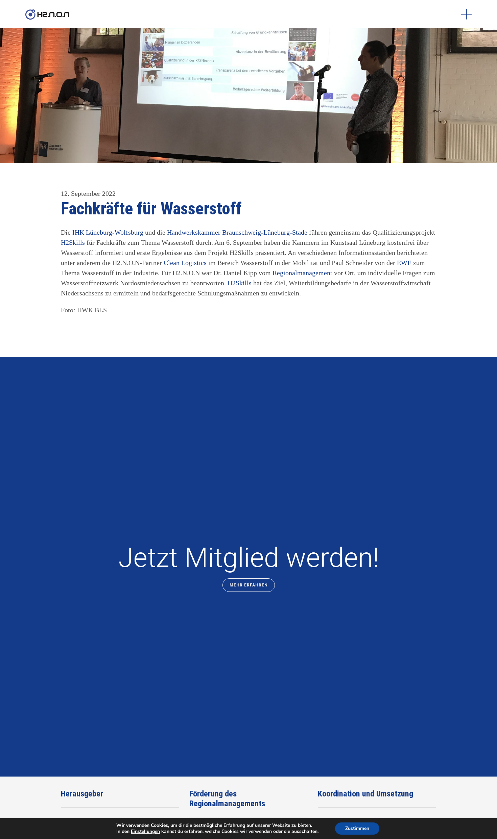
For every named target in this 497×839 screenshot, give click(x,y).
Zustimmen (357, 828)
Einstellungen (145, 832)
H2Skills (74, 242)
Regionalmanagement (302, 273)
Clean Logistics (185, 262)
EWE (405, 262)
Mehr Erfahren (249, 585)
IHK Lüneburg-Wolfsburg (107, 232)
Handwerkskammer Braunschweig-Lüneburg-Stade (237, 232)
